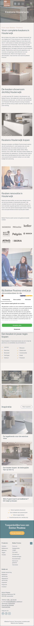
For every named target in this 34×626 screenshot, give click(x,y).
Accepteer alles (17, 325)
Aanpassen (17, 329)
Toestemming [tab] (6, 299)
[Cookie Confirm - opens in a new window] (26, 295)
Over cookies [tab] (17, 299)
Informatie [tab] (28, 299)
